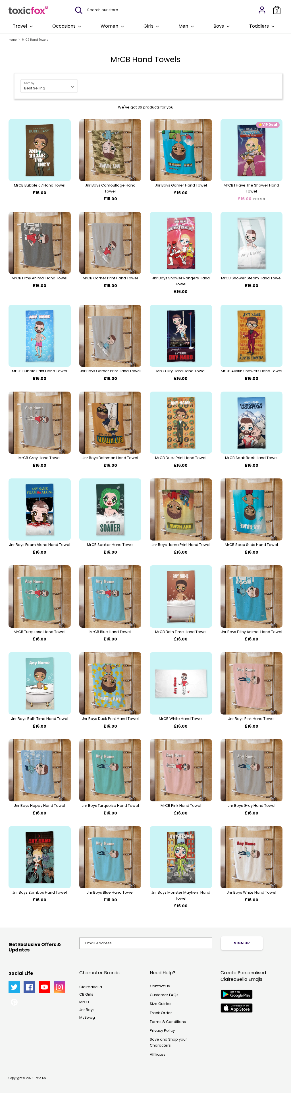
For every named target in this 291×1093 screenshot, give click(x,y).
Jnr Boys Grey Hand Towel (251, 805)
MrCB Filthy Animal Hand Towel (39, 278)
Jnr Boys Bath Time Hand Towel (39, 718)
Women (110, 26)
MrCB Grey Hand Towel (39, 457)
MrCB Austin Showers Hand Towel (251, 371)
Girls (149, 26)
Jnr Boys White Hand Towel (251, 892)
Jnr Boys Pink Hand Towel (251, 718)
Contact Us (160, 986)
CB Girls (86, 994)
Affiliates (157, 1054)
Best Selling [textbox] (34, 88)
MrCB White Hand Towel (181, 718)
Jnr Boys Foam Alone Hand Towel (39, 544)
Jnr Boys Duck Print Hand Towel (110, 718)
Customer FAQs (164, 995)
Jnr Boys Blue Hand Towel (110, 892)
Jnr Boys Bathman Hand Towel (110, 457)
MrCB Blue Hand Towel (110, 631)
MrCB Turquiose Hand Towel (39, 631)
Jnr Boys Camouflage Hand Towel (110, 188)
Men (183, 26)
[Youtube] (44, 987)
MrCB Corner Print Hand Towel (110, 278)
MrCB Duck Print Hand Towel (180, 457)
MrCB (84, 1002)
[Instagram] (59, 987)
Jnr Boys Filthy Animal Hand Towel (251, 631)
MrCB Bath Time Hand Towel (181, 631)
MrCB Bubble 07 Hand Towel (39, 185)
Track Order (161, 1013)
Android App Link (237, 994)
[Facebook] (29, 987)
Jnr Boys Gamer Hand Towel (181, 185)
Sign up (242, 943)
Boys (219, 26)
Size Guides (160, 1003)
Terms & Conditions (168, 1021)
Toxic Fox (40, 1078)
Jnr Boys (87, 1009)
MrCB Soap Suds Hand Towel (251, 544)
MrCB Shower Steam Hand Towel (251, 278)
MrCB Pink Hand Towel (181, 805)
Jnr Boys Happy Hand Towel (39, 805)
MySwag (87, 1017)
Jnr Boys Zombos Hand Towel (39, 892)
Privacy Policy (162, 1030)
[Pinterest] (14, 1002)
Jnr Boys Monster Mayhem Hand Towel (180, 895)
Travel (20, 26)
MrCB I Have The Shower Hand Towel (251, 188)
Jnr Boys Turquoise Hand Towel (110, 805)
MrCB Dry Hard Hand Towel (180, 371)
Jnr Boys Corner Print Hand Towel (110, 371)
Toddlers (259, 26)
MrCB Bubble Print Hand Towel (39, 371)
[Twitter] (14, 987)
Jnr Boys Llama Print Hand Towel (180, 544)
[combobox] (49, 86)
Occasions (64, 26)
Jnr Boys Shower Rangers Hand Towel (181, 281)
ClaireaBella (90, 987)
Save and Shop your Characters (168, 1042)
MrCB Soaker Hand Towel (110, 544)
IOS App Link (237, 1008)
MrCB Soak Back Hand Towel (251, 457)
